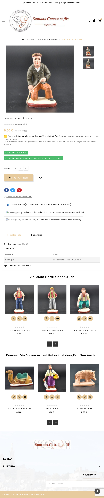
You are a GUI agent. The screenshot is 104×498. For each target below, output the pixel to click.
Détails (58, 158)
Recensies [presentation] (36, 235)
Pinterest (19, 190)
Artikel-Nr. (10, 244)
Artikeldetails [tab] (14, 235)
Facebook (6, 190)
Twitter (12, 190)
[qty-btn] (25, 168)
